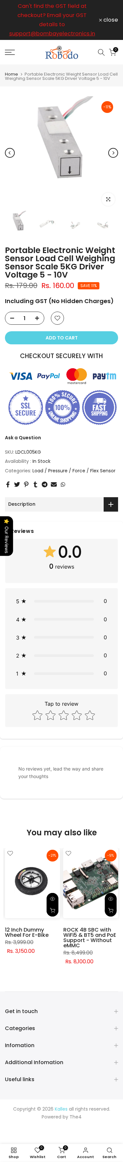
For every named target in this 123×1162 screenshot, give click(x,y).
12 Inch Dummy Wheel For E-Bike (27, 932)
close (110, 20)
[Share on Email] (54, 484)
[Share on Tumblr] (35, 484)
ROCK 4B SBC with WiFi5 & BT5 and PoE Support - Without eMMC (89, 937)
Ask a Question (23, 437)
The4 (76, 1117)
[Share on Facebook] (8, 484)
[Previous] (10, 153)
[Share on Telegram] (45, 484)
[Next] (113, 153)
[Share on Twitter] (17, 484)
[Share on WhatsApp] (63, 484)
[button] (61, 601)
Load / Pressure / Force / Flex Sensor (73, 470)
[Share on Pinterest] (26, 484)
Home (11, 74)
